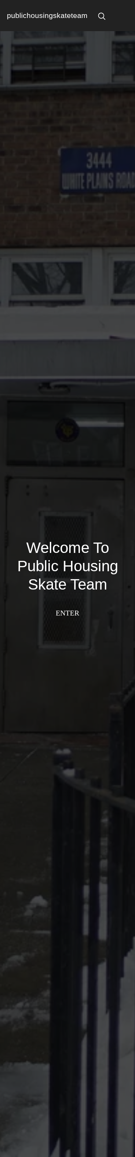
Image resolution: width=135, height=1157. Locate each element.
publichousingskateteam (47, 15)
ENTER (67, 613)
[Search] (102, 15)
